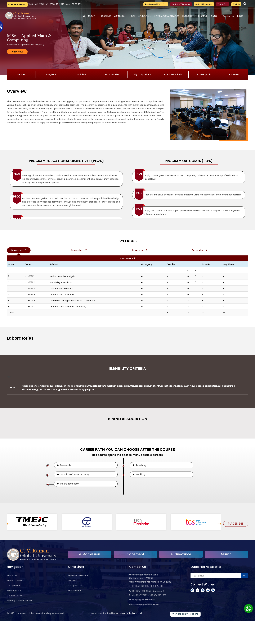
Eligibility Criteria (143, 74)
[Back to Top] (250, 617)
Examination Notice (78, 575)
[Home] (83, 16)
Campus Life (13, 585)
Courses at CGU (15, 595)
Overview (21, 74)
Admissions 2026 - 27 (155, 4)
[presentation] (8, 524)
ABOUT (91, 16)
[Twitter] (197, 590)
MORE (240, 16)
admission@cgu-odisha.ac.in (144, 604)
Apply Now (17, 51)
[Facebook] (192, 590)
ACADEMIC (106, 16)
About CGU (12, 575)
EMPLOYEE (187, 16)
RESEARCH (203, 16)
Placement (234, 74)
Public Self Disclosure (181, 4)
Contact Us (228, 16)
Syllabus (81, 74)
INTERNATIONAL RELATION (167, 16)
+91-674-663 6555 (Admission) (148, 591)
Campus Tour (75, 585)
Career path (204, 74)
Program (51, 74)
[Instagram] (203, 590)
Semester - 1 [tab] (18, 250)
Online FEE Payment (203, 4)
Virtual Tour (223, 4)
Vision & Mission (15, 580)
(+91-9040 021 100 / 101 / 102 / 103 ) (147, 586)
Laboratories (112, 74)
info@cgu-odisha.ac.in (143, 599)
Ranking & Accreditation (19, 600)
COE (133, 16)
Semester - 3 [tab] (139, 250)
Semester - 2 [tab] (79, 250)
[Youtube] (208, 590)
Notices (72, 580)
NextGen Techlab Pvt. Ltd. (129, 613)
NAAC (214, 16)
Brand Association (173, 74)
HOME (9, 44)
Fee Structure (14, 590)
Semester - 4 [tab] (199, 250)
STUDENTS (143, 16)
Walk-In (236, 4)
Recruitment (74, 590)
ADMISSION (119, 16)
